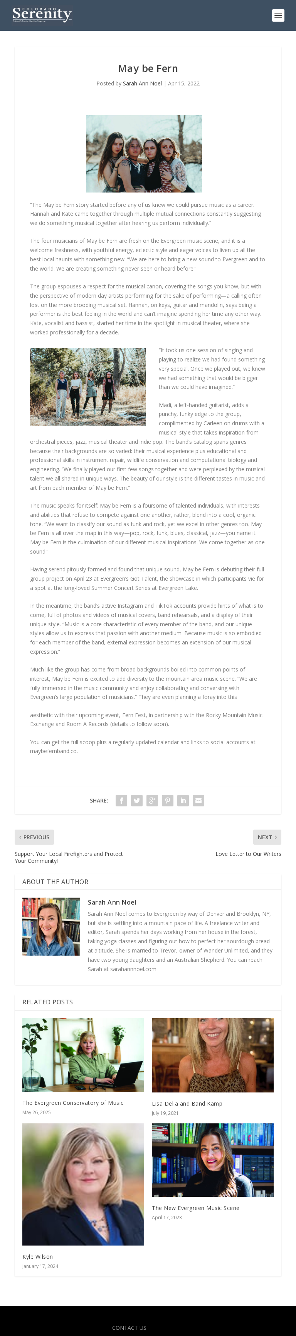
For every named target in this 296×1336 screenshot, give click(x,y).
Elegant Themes (131, 1316)
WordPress (204, 1316)
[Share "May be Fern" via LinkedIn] (183, 800)
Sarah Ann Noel (142, 83)
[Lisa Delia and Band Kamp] (213, 1055)
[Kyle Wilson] (83, 1184)
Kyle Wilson (37, 1256)
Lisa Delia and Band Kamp (187, 1103)
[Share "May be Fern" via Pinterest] (167, 800)
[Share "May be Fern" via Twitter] (137, 800)
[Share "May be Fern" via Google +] (152, 800)
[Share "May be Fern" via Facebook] (121, 800)
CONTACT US (129, 1327)
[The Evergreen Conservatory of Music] (83, 1054)
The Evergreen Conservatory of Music (73, 1102)
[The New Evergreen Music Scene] (213, 1159)
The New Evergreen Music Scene (196, 1208)
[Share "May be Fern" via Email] (198, 800)
